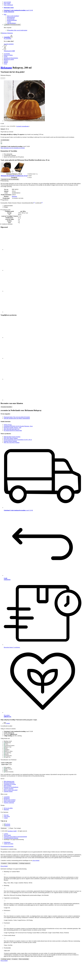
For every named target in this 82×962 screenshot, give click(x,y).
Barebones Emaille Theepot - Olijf (12, 427)
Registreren (7, 798)
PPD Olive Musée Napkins (11, 438)
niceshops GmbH (12, 831)
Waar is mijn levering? (9, 801)
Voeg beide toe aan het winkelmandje (9, 179)
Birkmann (6, 67)
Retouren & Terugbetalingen (11, 787)
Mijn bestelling (7, 785)
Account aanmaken (9, 44)
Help (5, 14)
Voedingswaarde (6, 209)
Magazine (6, 809)
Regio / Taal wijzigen (15, 828)
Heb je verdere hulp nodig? (11, 790)
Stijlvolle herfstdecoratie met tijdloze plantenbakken (17, 418)
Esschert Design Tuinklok (10, 441)
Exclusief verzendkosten (22, 126)
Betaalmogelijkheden (9, 782)
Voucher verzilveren (9, 802)
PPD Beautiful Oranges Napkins (12, 436)
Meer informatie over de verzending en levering (13, 148)
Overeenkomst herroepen (7, 846)
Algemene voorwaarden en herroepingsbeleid (15, 836)
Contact (9, 21)
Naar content (7, 3)
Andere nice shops (8, 843)
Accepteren (4, 863)
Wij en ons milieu (8, 808)
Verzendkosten (10, 18)
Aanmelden (7, 797)
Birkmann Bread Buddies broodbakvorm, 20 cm (14, 175)
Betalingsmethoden (12, 20)
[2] (42, 202)
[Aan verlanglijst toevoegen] (1, 142)
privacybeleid (35, 860)
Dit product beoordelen (6, 406)
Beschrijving (5, 181)
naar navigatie (7, 2)
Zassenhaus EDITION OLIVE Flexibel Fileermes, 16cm (18, 426)
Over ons (6, 815)
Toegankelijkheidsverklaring (11, 838)
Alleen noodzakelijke (13, 863)
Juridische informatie (7, 224)
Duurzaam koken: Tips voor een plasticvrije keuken (17, 417)
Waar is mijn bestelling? (13, 16)
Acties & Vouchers (8, 788)
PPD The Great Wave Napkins (11, 442)
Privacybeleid (7, 835)
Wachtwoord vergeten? (10, 799)
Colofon (6, 833)
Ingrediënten (5, 200)
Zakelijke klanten (8, 791)
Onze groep (7, 816)
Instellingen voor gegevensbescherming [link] (14, 839)
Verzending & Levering (10, 784)
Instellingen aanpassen (24, 863)
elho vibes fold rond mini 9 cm (11, 429)
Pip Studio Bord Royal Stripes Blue (13, 430)
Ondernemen (7, 842)
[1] (34, 202)
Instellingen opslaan (5, 959)
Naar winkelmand (8, 5)
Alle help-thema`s (11, 23)
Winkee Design (8, 424)
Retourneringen (11, 17)
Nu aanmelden (7, 38)
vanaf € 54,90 (18, 10)
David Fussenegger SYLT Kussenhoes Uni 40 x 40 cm (18, 439)
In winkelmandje (5, 140)
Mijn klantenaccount (9, 781)
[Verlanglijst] (5, 46)
